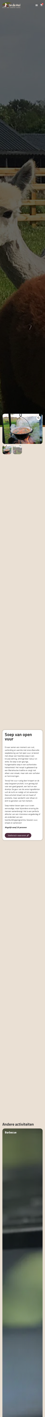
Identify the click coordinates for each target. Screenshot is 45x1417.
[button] (36, 5)
